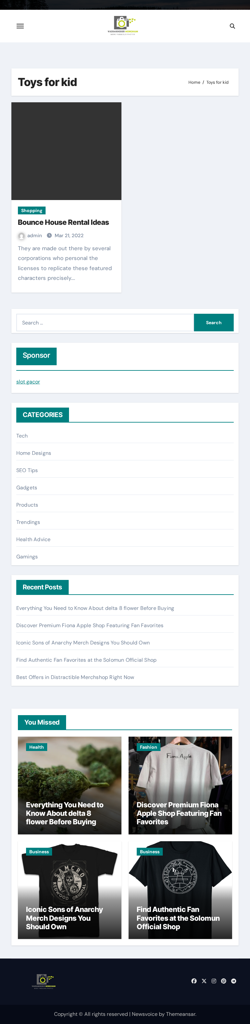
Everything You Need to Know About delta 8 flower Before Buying (95, 608)
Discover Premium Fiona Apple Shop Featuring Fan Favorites (89, 625)
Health (36, 747)
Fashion (148, 747)
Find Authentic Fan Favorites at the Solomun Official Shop (86, 659)
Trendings (28, 522)
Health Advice (33, 539)
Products (27, 504)
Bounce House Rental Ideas (63, 222)
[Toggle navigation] (20, 26)
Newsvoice (145, 1014)
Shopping (31, 210)
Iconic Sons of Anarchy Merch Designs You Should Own (83, 642)
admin (35, 235)
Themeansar (180, 1014)
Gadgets (26, 487)
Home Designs (33, 453)
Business (39, 852)
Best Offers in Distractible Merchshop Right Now (75, 677)
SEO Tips (27, 470)
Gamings (27, 556)
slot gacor (28, 381)
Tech (22, 435)
